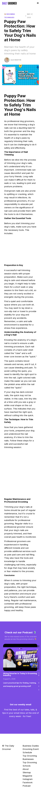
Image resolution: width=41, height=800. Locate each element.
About (26, 769)
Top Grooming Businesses (30, 757)
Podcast (27, 786)
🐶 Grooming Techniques (9, 15)
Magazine (27, 776)
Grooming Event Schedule (31, 751)
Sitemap (27, 772)
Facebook (27, 782)
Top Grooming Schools (30, 764)
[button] (38, 3)
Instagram (28, 779)
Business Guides (31, 746)
